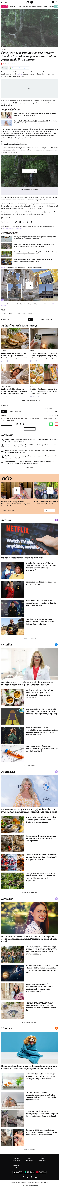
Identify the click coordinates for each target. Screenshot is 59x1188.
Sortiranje (48, 408)
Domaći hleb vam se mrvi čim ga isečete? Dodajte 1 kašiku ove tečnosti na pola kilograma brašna (29, 440)
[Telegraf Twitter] (27, 1177)
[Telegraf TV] (35, 1177)
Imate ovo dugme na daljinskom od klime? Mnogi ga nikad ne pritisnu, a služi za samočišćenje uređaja (29, 446)
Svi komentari (29, 429)
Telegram (18, 228)
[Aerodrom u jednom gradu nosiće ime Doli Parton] (12, 589)
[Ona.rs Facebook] (23, 1177)
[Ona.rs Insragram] (31, 1177)
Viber (12, 228)
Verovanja (30, 313)
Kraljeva (19, 74)
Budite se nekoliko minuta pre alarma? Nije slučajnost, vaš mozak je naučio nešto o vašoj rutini (28, 451)
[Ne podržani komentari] (56, 411)
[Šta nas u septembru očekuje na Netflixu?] (29, 539)
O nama (13, 1182)
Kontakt (46, 1182)
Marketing (18, 1182)
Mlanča (4, 313)
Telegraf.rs (5, 2)
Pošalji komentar (46, 319)
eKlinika (6, 644)
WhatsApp (5, 228)
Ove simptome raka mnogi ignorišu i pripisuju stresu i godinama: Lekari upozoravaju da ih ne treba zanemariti (27, 462)
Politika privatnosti (39, 1182)
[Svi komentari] (47, 411)
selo (24, 313)
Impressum (23, 1182)
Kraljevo (11, 313)
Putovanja (3, 49)
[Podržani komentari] (51, 411)
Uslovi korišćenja (30, 1182)
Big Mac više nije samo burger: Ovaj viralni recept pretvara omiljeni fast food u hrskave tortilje (28, 457)
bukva (18, 313)
